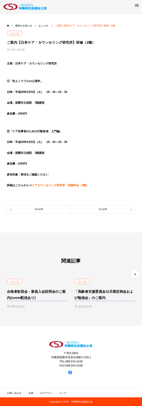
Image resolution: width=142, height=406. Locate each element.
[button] (135, 274)
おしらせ (15, 33)
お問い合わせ (14, 393)
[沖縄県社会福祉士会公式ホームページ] (25, 7)
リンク (62, 393)
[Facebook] (70, 372)
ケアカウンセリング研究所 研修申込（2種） (60, 185)
